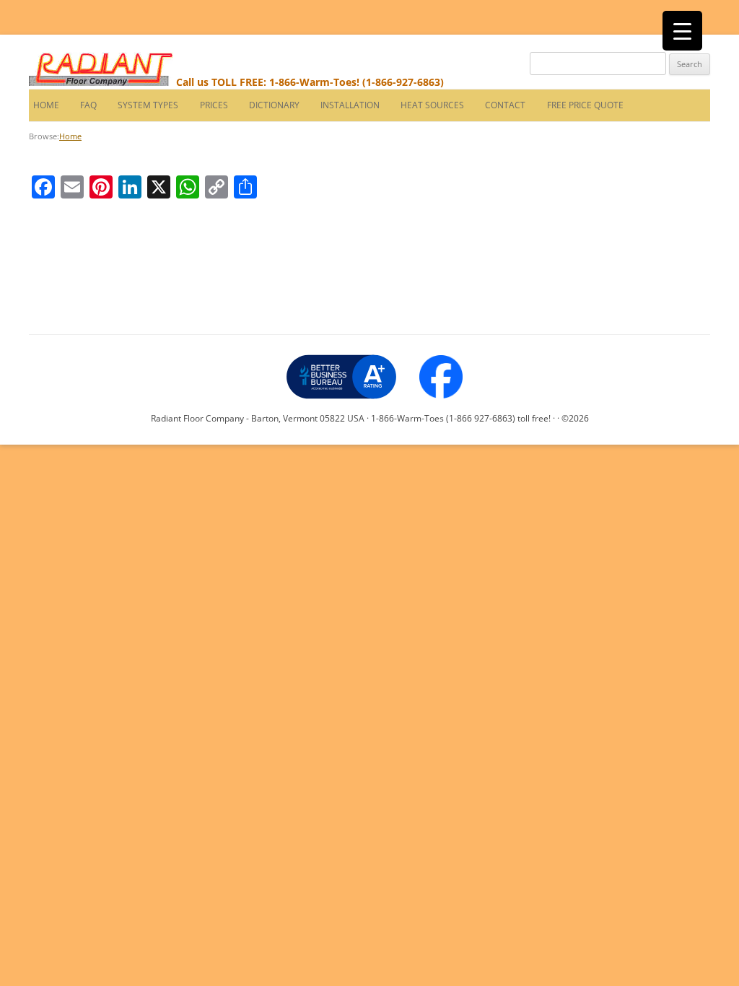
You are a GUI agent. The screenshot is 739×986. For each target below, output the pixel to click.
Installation (350, 105)
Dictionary (274, 105)
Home (44, 105)
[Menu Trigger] (682, 31)
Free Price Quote (585, 105)
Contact (505, 105)
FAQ (88, 105)
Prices (214, 105)
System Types (148, 105)
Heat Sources (432, 105)
